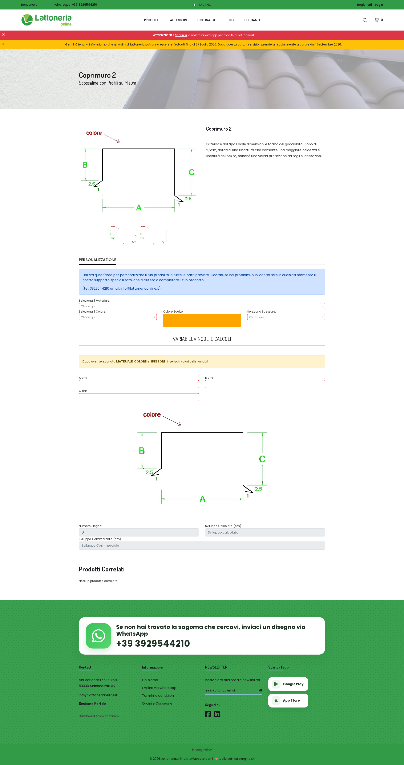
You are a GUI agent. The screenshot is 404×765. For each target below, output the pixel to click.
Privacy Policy (202, 750)
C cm (83, 391)
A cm (83, 378)
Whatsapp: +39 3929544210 (75, 5)
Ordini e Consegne (157, 703)
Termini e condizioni (158, 695)
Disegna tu (206, 20)
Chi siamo (252, 20)
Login (379, 5)
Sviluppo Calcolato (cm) (223, 526)
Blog (230, 20)
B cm (209, 378)
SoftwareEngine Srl (241, 759)
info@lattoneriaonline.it (98, 695)
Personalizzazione (97, 260)
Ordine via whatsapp (159, 687)
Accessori (178, 20)
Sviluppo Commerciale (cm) (100, 539)
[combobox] (202, 306)
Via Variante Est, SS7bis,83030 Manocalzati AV (98, 683)
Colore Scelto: (173, 311)
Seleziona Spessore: (261, 311)
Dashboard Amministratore (99, 716)
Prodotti (151, 20)
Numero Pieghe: (90, 526)
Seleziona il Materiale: (94, 300)
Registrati (364, 5)
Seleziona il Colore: (92, 311)
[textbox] (202, 306)
